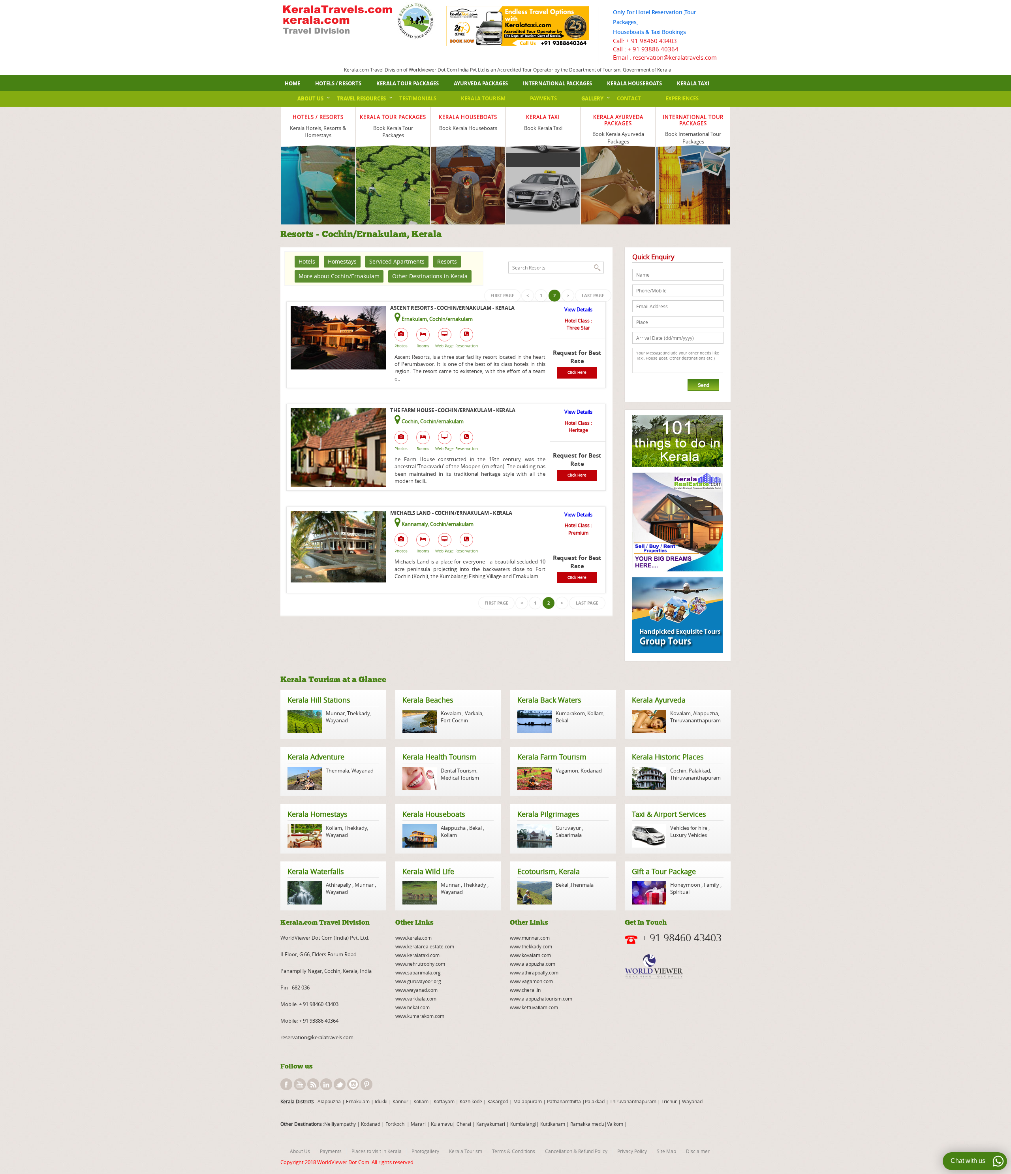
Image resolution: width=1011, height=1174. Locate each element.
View (318, 159)
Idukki (382, 1101)
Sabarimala (569, 835)
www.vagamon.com (531, 981)
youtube (300, 1084)
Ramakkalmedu (587, 1124)
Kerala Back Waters (549, 700)
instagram (353, 1084)
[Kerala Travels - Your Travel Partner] (337, 20)
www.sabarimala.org (418, 972)
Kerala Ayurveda (659, 700)
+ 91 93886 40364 (653, 49)
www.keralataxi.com (417, 955)
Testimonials (417, 98)
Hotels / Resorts (338, 83)
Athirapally (339, 884)
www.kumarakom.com (419, 1016)
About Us (310, 98)
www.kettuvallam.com (534, 1007)
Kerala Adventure (316, 756)
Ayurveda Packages (481, 83)
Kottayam (445, 1101)
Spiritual (680, 891)
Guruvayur (569, 827)
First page (502, 295)
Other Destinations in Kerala (430, 276)
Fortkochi (396, 1124)
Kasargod (497, 1101)
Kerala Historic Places (668, 756)
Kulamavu (442, 1124)
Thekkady (358, 713)
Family (711, 884)
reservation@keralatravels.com (316, 1037)
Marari (418, 1124)
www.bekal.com (412, 1007)
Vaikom (615, 1124)
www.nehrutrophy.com (420, 964)
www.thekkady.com (531, 946)
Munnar (335, 713)
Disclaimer (698, 1151)
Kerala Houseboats (634, 83)
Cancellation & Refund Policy (576, 1151)
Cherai (464, 1124)
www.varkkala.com (415, 998)
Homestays (342, 261)
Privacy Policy (632, 1151)
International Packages (557, 83)
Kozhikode (471, 1101)
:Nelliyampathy (339, 1124)
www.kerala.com (413, 938)
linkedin (326, 1084)
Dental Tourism (458, 770)
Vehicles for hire (689, 827)
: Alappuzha (327, 1101)
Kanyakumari (490, 1124)
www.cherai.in (525, 990)
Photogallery (425, 1151)
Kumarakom (570, 713)
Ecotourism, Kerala (548, 871)
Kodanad (591, 770)
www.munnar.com (530, 938)
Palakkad (699, 770)
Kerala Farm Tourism (551, 756)
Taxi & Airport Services (669, 814)
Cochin (678, 770)
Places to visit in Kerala (376, 1151)
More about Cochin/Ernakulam (339, 276)
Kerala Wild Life (428, 871)
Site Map (666, 1151)
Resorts (447, 261)
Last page (593, 295)
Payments (543, 98)
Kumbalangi (522, 1124)
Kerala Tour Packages (407, 83)
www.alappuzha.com (532, 964)
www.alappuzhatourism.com (541, 998)
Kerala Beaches (427, 700)
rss (313, 1084)
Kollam (595, 713)
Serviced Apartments (397, 261)
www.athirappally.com (534, 972)
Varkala (473, 713)
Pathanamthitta (564, 1101)
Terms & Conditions (513, 1151)
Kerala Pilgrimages (548, 814)
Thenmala (337, 770)
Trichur (669, 1101)
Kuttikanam (552, 1124)
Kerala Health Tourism (439, 756)
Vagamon (567, 770)
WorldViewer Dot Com (343, 1162)
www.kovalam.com (530, 955)
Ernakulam (358, 1101)
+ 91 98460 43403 (651, 41)
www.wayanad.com (416, 990)
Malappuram (527, 1101)
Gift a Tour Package (664, 871)
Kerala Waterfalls (316, 871)
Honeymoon (685, 884)
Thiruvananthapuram (695, 720)
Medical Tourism (460, 777)
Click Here (577, 372)
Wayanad (337, 720)
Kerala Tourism (483, 98)
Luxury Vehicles (688, 835)
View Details (578, 309)
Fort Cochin (454, 720)
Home (292, 83)
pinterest (366, 1084)
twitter (340, 1084)
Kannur (399, 1101)
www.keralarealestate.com (424, 946)
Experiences (682, 98)
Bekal (562, 720)
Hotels (307, 261)
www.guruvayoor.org (418, 981)
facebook (286, 1084)
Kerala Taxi (693, 83)
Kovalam (451, 713)
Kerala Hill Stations (319, 700)
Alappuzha (705, 713)
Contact (629, 98)
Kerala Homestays (318, 814)
